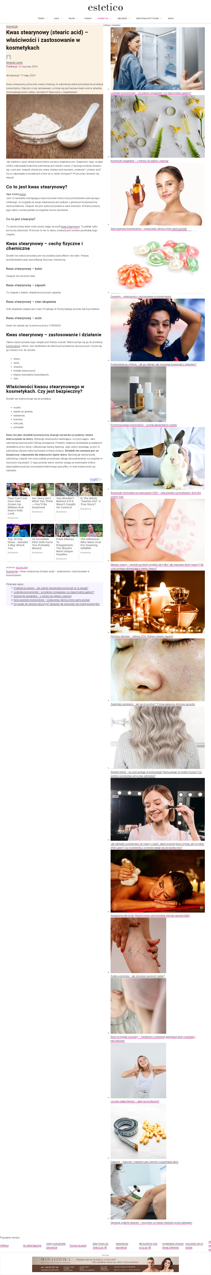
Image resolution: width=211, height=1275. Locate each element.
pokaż (22, 194)
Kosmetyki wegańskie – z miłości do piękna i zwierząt (43, 596)
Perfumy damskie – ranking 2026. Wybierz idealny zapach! (142, 636)
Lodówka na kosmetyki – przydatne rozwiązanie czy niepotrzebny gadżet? (54, 592)
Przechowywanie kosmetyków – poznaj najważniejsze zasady (144, 425)
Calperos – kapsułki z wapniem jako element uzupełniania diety (144, 1161)
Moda (171, 18)
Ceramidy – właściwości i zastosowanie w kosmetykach (141, 296)
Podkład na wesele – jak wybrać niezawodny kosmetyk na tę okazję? (51, 588)
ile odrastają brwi (32, 1245)
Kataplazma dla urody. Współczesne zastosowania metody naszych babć (150, 915)
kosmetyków (13, 346)
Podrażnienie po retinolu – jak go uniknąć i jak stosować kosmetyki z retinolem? (153, 364)
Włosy (72, 18)
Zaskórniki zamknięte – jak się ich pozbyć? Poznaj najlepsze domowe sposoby (153, 704)
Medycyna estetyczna (147, 18)
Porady (88, 18)
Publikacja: (21, 66)
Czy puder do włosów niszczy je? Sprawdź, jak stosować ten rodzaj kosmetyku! (57, 604)
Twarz (41, 18)
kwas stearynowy (70, 226)
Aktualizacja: (20, 75)
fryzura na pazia (78, 1245)
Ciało (56, 18)
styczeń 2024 (22, 567)
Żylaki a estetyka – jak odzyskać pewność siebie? (138, 976)
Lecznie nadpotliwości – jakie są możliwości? (135, 1101)
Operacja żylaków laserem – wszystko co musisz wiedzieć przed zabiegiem (151, 1222)
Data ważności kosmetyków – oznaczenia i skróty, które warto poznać (52, 599)
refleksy (4, 1245)
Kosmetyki (103, 18)
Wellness (122, 18)
